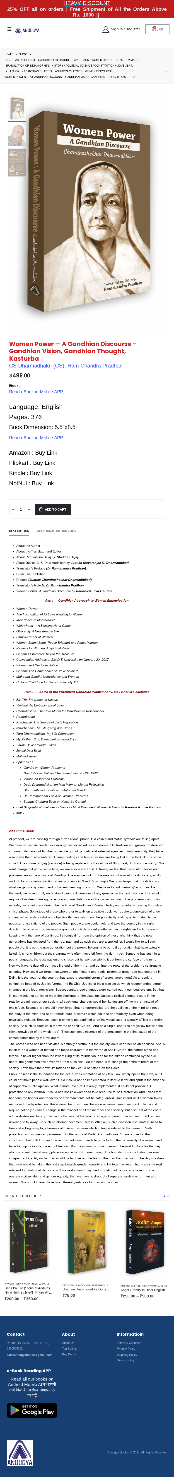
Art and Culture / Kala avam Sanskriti (87, 1286)
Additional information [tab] (56, 531)
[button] (164, 1196)
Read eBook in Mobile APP (36, 391)
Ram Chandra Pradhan (95, 366)
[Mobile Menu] (9, 29)
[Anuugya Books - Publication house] (27, 30)
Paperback (41, 1285)
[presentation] (163, 212)
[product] (29, 1242)
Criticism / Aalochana (18, 1285)
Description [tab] (19, 531)
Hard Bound (157, 1279)
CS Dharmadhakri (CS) (36, 366)
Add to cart (55, 509)
